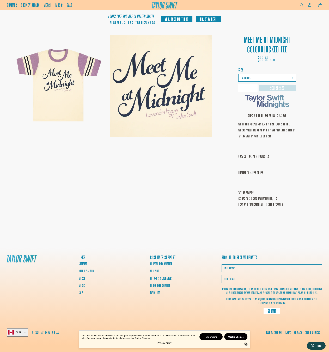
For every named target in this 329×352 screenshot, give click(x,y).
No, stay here (208, 19)
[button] (301, 5)
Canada (18, 332)
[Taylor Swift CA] (22, 259)
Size (240, 69)
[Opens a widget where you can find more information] (316, 346)
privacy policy (297, 292)
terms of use (312, 292)
